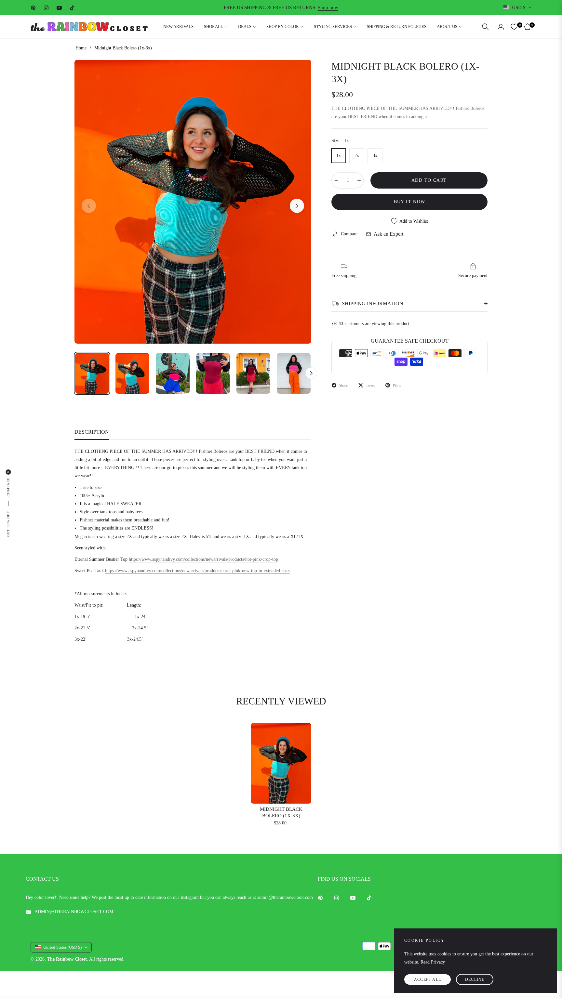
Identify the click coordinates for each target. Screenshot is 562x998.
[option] (192, 202)
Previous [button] (89, 206)
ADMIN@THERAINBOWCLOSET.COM (73, 911)
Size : (340, 140)
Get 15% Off (8, 524)
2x (357, 155)
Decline (474, 979)
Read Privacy (433, 962)
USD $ (519, 7)
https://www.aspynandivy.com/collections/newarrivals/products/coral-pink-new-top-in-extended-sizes (197, 570)
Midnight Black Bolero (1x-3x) (281, 812)
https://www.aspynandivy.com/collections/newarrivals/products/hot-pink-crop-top (203, 559)
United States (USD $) (62, 947)
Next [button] (297, 206)
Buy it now (409, 201)
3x (375, 155)
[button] (485, 26)
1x (338, 155)
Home (81, 48)
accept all (427, 979)
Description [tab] (91, 432)
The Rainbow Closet (67, 959)
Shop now (328, 7)
